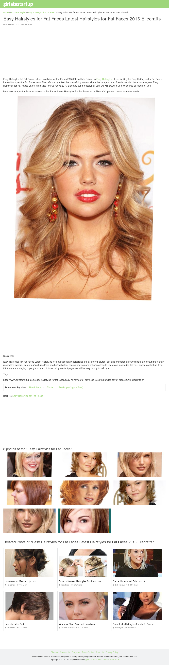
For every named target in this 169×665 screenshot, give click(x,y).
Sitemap (54, 652)
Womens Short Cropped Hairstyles (77, 624)
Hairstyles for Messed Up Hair (20, 581)
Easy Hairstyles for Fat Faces (27, 395)
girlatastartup (18, 4)
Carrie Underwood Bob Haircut (129, 581)
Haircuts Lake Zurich (15, 624)
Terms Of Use (88, 652)
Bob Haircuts (120, 585)
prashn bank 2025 (111, 659)
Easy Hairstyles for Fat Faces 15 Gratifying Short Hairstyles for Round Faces (93, 502)
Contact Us (65, 652)
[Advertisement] (84, 52)
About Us (100, 652)
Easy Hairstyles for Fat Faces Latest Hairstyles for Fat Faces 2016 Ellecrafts (37, 474)
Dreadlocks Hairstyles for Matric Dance (133, 624)
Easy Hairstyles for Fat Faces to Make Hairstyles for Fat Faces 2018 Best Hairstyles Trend (99, 530)
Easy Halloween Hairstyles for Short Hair (80, 581)
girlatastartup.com (93, 659)
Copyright (76, 652)
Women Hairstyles (68, 628)
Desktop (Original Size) (71, 387)
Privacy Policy (112, 652)
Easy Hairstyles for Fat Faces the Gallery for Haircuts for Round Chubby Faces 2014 (41, 530)
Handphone (35, 387)
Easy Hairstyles (10, 24)
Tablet (50, 387)
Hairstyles (11, 585)
